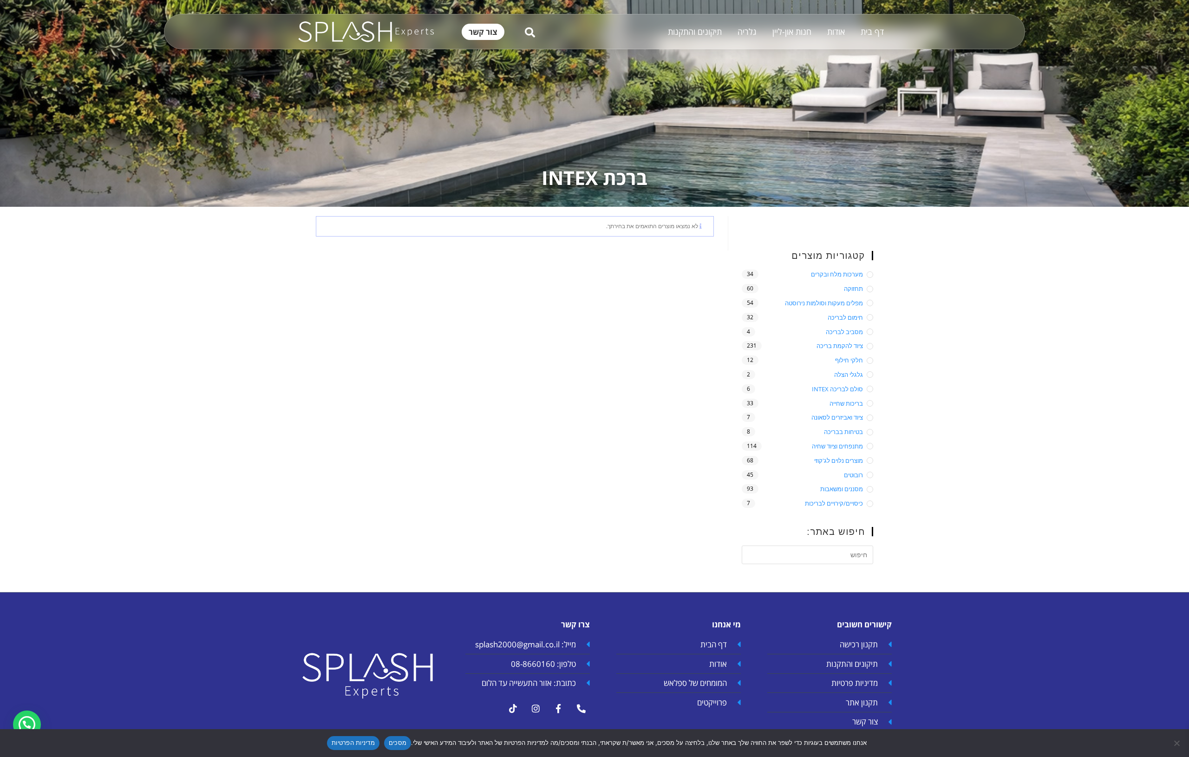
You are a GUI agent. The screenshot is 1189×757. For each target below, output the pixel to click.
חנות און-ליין (791, 31)
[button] (27, 724)
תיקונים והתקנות (695, 31)
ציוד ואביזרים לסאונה (837, 417)
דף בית (872, 31)
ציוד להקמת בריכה (840, 346)
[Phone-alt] (581, 709)
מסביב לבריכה (844, 332)
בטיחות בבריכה (843, 432)
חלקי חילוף (849, 360)
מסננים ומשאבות (841, 489)
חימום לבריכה (845, 317)
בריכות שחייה (846, 403)
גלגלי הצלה (848, 374)
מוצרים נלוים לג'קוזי (838, 460)
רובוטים (853, 475)
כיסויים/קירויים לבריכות (834, 503)
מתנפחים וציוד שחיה (837, 446)
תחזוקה (853, 288)
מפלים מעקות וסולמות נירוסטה (824, 303)
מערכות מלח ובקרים (837, 274)
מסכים (397, 742)
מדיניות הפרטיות (353, 742)
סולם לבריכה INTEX (837, 389)
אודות (836, 31)
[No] (1177, 743)
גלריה (747, 31)
